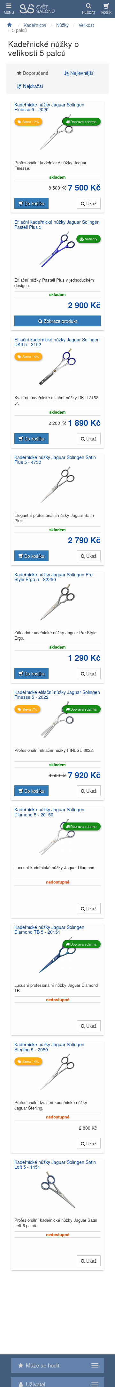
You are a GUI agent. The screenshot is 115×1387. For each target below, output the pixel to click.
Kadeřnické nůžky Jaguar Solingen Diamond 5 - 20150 (49, 812)
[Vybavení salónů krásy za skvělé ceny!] (10, 25)
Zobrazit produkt (59, 321)
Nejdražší (32, 85)
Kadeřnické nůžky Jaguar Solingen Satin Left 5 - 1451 (55, 1165)
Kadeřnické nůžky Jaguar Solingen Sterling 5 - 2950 (49, 1047)
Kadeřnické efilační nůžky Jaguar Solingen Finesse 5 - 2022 (57, 695)
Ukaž (90, 203)
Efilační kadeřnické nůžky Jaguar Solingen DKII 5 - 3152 (57, 342)
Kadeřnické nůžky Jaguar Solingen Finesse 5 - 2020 (49, 107)
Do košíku (33, 203)
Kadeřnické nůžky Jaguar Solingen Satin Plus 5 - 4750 (55, 460)
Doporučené (34, 72)
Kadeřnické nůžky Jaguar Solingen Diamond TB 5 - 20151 (49, 930)
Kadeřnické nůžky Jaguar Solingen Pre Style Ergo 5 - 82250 (53, 577)
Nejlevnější (81, 72)
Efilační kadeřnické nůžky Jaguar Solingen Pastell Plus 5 (57, 225)
